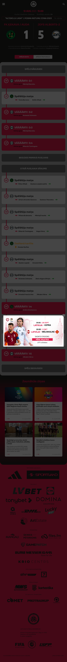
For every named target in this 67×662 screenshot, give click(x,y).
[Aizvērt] (63, 315)
